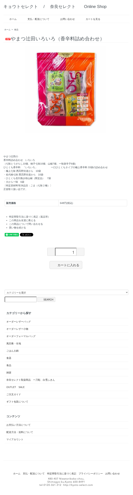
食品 (16, 29)
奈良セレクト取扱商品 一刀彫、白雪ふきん (30, 379)
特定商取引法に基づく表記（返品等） (29, 216)
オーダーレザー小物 (17, 329)
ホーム (13, 19)
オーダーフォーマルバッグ (21, 336)
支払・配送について (38, 19)
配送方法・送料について (19, 432)
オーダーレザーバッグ (18, 321)
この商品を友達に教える (22, 220)
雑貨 (8, 372)
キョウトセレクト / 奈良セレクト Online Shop (55, 6)
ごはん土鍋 (12, 350)
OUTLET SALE (15, 387)
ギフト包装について (17, 401)
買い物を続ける (17, 227)
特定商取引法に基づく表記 (61, 473)
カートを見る (93, 19)
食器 (8, 358)
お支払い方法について (18, 424)
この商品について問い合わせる (26, 224)
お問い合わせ (67, 19)
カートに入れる (68, 265)
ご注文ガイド (13, 394)
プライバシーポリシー (91, 473)
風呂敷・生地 (13, 343)
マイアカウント (14, 439)
